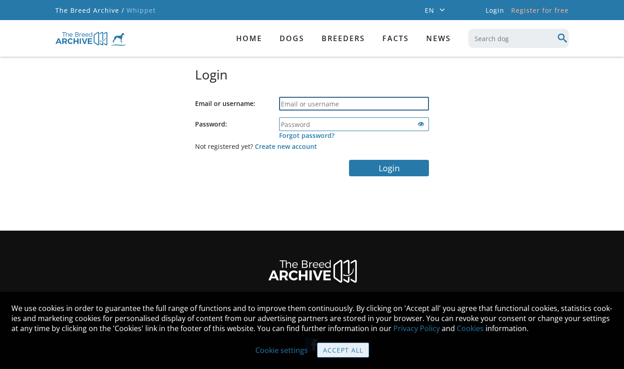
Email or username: (225, 103)
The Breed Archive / (89, 10)
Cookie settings (281, 350)
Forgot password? (306, 135)
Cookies (470, 328)
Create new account (286, 146)
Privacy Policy (416, 328)
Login (389, 168)
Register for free (540, 10)
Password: (211, 124)
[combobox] (518, 38)
